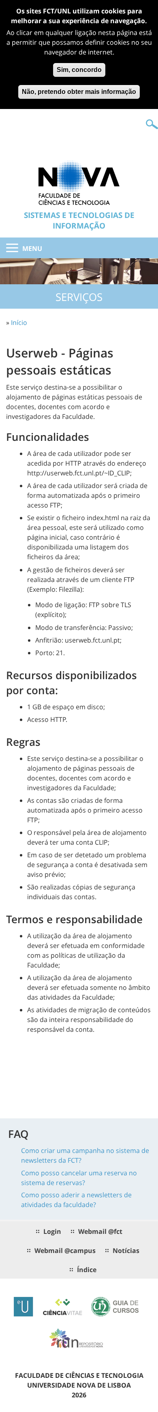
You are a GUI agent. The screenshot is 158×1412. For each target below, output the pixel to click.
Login (52, 1231)
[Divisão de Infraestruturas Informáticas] (79, 182)
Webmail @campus (65, 1250)
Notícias (126, 1250)
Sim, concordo (79, 69)
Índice (86, 1269)
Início (19, 322)
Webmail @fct (100, 1231)
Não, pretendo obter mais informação (79, 91)
